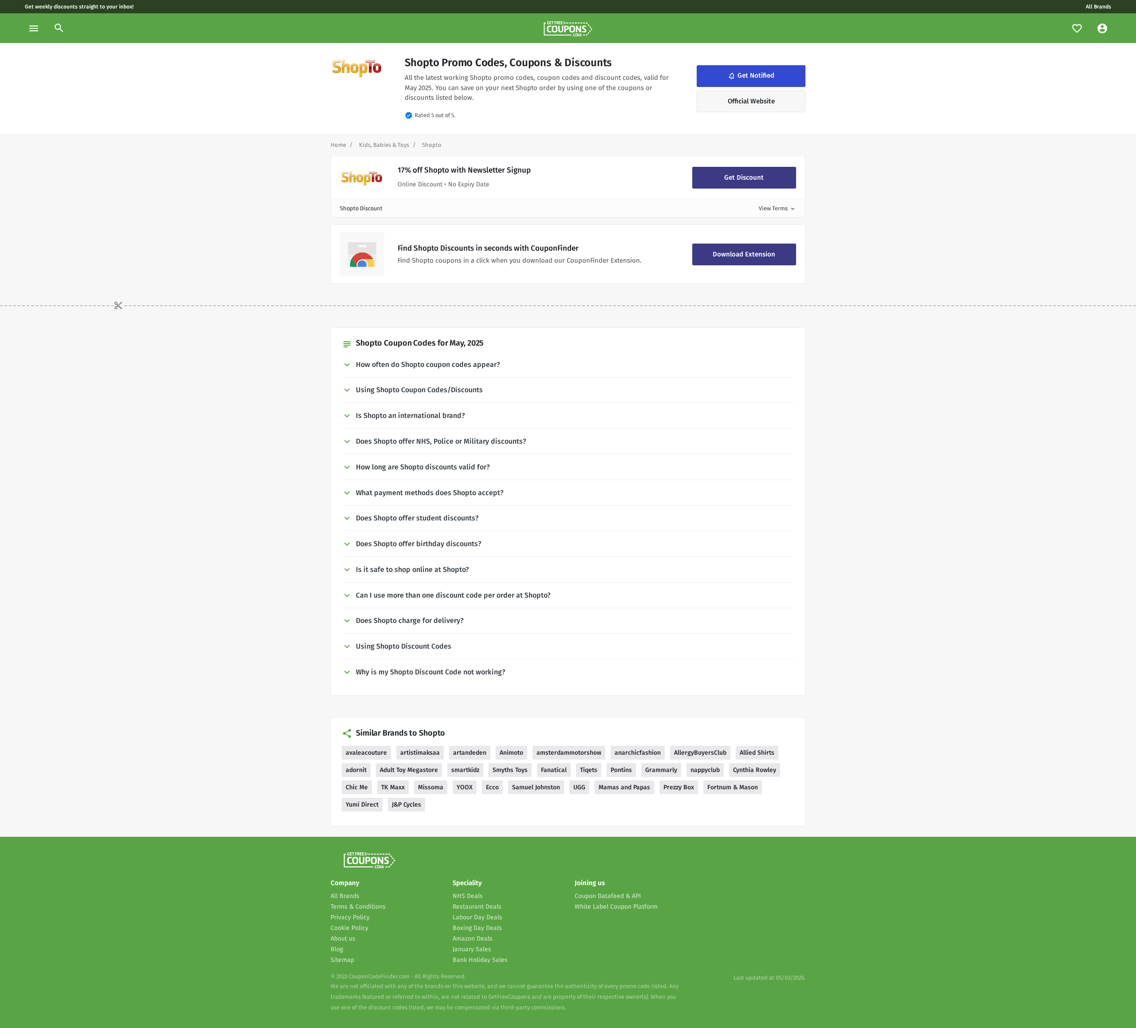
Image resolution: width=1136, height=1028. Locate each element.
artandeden (469, 752)
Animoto (511, 752)
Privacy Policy (350, 917)
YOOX (465, 787)
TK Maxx (393, 787)
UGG (579, 787)
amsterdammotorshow (568, 752)
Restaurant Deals (477, 906)
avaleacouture (366, 752)
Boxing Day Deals (477, 928)
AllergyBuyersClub (700, 752)
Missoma (430, 787)
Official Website (751, 101)
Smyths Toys (510, 770)
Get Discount (744, 177)
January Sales (472, 949)
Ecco (492, 787)
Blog (337, 949)
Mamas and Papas (624, 787)
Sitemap (342, 960)
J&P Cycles (406, 804)
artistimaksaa (420, 752)
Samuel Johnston (536, 787)
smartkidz (465, 770)
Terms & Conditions (358, 906)
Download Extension (744, 254)
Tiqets (588, 770)
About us (343, 938)
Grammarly (661, 770)
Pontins (621, 770)
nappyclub (705, 770)
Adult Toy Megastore (409, 770)
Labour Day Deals (477, 917)
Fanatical (554, 770)
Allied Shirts (757, 752)
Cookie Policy (349, 928)
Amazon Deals (473, 938)
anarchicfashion (638, 752)
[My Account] (1102, 28)
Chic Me (357, 787)
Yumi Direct (362, 804)
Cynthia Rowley (754, 770)
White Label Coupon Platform (616, 906)
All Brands (1098, 7)
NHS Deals (468, 896)
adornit (356, 770)
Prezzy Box (678, 787)
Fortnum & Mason (732, 787)
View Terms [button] (777, 208)
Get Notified (750, 76)
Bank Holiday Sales (480, 960)
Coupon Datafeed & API (608, 896)
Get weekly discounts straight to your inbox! (79, 7)
